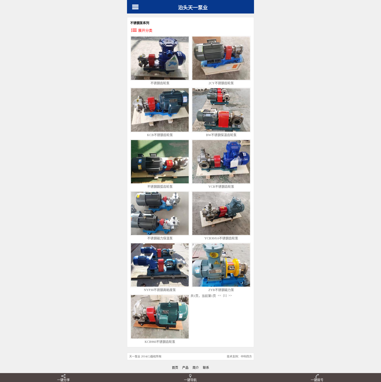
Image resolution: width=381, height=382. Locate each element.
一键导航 (190, 380)
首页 (175, 367)
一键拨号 (317, 380)
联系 (206, 367)
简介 (195, 367)
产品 (185, 367)
